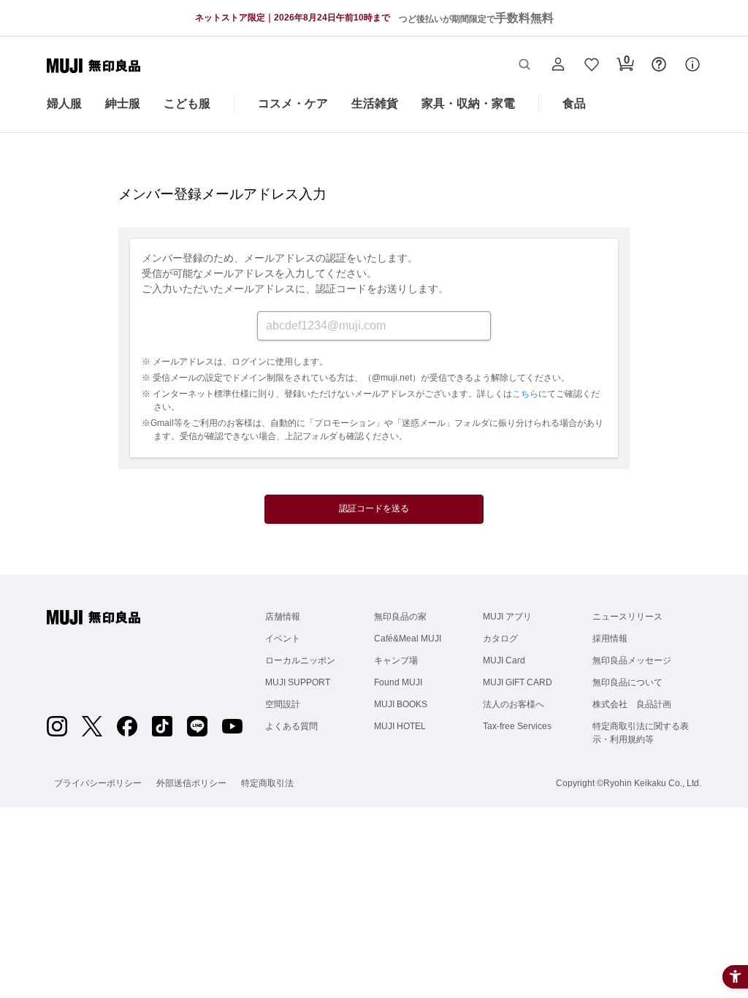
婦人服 (64, 103)
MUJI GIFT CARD (517, 682)
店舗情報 (282, 617)
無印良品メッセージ (631, 660)
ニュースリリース (627, 617)
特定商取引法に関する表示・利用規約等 (640, 732)
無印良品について (627, 682)
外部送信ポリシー (191, 783)
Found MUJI (398, 682)
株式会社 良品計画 (631, 704)
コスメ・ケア (293, 103)
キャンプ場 (396, 660)
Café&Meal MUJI (407, 638)
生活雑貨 (374, 103)
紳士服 (122, 103)
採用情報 (609, 638)
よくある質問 (291, 726)
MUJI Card (504, 660)
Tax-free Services (517, 726)
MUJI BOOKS (400, 704)
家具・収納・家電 (468, 103)
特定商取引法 (267, 783)
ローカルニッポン (300, 660)
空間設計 (282, 704)
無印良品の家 (400, 617)
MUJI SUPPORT (297, 682)
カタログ (500, 638)
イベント (282, 638)
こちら (525, 394)
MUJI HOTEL (400, 726)
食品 (574, 103)
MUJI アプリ (507, 617)
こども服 (187, 103)
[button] (524, 66)
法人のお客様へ (513, 704)
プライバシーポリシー (98, 783)
